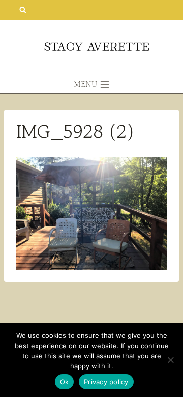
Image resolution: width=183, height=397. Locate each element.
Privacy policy (106, 382)
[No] (170, 360)
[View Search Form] (22, 10)
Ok (64, 382)
